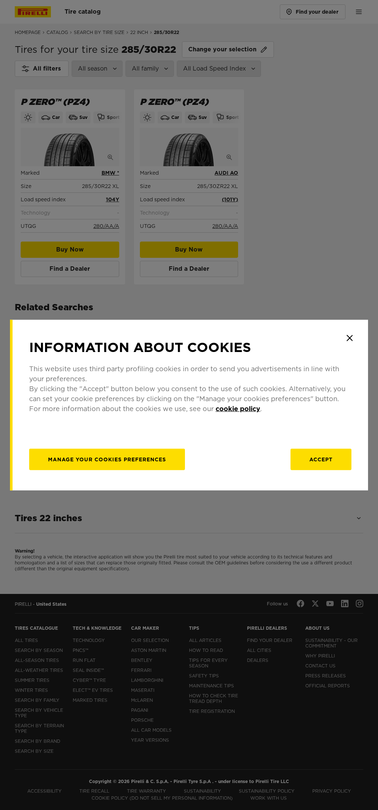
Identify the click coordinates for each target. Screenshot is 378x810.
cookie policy (238, 409)
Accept (321, 459)
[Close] (349, 338)
